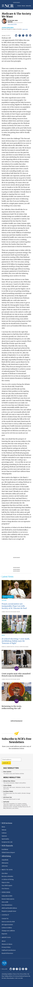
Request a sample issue (9, 911)
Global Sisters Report (8, 852)
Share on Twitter (23, 35)
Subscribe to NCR (7, 896)
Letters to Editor (7, 927)
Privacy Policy (6, 947)
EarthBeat (5, 849)
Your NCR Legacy (7, 885)
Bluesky (11, 969)
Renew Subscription (8, 899)
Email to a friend (27, 35)
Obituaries (5, 863)
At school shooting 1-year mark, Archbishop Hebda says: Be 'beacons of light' (16, 641)
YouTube (20, 969)
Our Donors (5, 888)
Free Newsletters (7, 905)
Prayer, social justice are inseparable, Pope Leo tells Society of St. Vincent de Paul (14, 606)
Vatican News (8, 596)
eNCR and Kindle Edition (9, 908)
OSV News (17, 611)
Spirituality (5, 839)
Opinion (4, 836)
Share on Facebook (20, 35)
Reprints (4, 934)
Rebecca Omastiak (7, 646)
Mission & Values (7, 944)
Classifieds (5, 860)
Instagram (23, 969)
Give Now (5, 873)
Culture (4, 833)
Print (30, 35)
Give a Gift (5, 902)
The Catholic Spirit (17, 646)
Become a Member (7, 876)
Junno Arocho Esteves (8, 611)
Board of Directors (7, 953)
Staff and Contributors (9, 950)
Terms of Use (16, 974)
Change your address (8, 930)
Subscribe (28, 5)
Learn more (25, 29)
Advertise (5, 866)
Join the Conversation (7, 27)
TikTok (26, 969)
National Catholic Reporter (4, 963)
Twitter (14, 969)
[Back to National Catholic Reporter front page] (9, 6)
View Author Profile (12, 24)
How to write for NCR (8, 921)
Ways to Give (6, 882)
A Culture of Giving (8, 879)
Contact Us (5, 918)
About (3, 941)
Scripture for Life (7, 842)
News (3, 635)
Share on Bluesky (16, 35)
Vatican (4, 600)
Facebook (17, 969)
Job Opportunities (7, 924)
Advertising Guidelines (7, 974)
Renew (23, 5)
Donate (19, 5)
